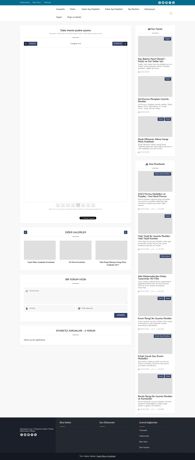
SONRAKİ (118, 44)
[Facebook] (159, 2)
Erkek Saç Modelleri (162, 336)
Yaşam (167, 39)
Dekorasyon (165, 256)
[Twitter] (163, 2)
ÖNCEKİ (32, 44)
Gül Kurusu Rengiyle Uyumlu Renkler (153, 100)
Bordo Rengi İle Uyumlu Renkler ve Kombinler (155, 397)
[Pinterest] (170, 2)
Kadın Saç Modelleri (162, 174)
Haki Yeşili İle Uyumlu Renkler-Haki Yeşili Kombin (154, 237)
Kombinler (111, 456)
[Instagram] (166, 2)
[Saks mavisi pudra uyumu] (75, 124)
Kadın (168, 79)
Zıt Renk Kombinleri (77, 262)
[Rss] (173, 2)
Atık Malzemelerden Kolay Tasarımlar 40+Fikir (152, 277)
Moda (168, 119)
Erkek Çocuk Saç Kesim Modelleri (150, 357)
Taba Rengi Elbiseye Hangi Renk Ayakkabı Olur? (112, 263)
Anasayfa (52, 33)
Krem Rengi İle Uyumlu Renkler (155, 318)
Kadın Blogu (102, 456)
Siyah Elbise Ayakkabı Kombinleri (41, 262)
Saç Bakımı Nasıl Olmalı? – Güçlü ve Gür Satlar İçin (152, 60)
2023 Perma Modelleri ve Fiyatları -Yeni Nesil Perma (152, 195)
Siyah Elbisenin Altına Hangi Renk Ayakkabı (153, 140)
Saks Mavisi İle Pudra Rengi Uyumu (69, 33)
